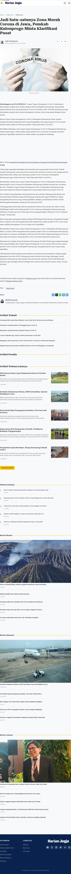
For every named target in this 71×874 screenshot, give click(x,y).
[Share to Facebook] (53, 295)
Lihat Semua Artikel (7, 467)
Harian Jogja (31, 278)
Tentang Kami (4, 844)
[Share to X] (56, 295)
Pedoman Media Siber (7, 848)
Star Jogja (26, 851)
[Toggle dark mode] (69, 3)
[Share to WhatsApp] (60, 295)
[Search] (65, 3)
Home (2, 15)
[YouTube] (60, 847)
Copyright (3, 851)
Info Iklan (3, 861)
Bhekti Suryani (11, 300)
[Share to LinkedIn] (63, 295)
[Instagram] (56, 847)
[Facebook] (47, 847)
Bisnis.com (26, 848)
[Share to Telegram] (67, 295)
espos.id (25, 844)
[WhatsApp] (69, 847)
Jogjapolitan (9, 15)
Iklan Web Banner (5, 857)
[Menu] (1, 3)
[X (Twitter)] (52, 847)
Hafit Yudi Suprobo (11, 41)
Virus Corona (10, 288)
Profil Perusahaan (5, 854)
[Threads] (65, 847)
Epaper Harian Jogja (14, 281)
